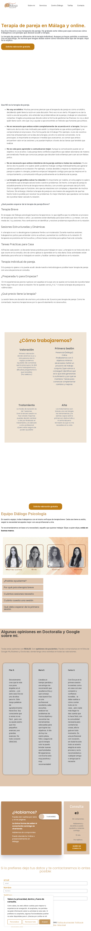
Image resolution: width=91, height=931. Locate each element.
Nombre (7, 887)
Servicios (43, 5)
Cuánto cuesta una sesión (18, 600)
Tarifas (70, 5)
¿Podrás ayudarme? (15, 580)
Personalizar (14, 922)
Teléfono (8, 895)
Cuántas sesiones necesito (19, 593)
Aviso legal (61, 925)
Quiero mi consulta (76, 847)
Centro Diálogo (57, 5)
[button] (17, 47)
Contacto (80, 5)
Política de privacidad (65, 922)
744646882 (51, 816)
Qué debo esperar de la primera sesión (21, 608)
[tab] (22, 581)
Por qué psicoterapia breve (19, 587)
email (6, 880)
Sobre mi (31, 5)
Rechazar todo (30, 922)
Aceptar (45, 922)
